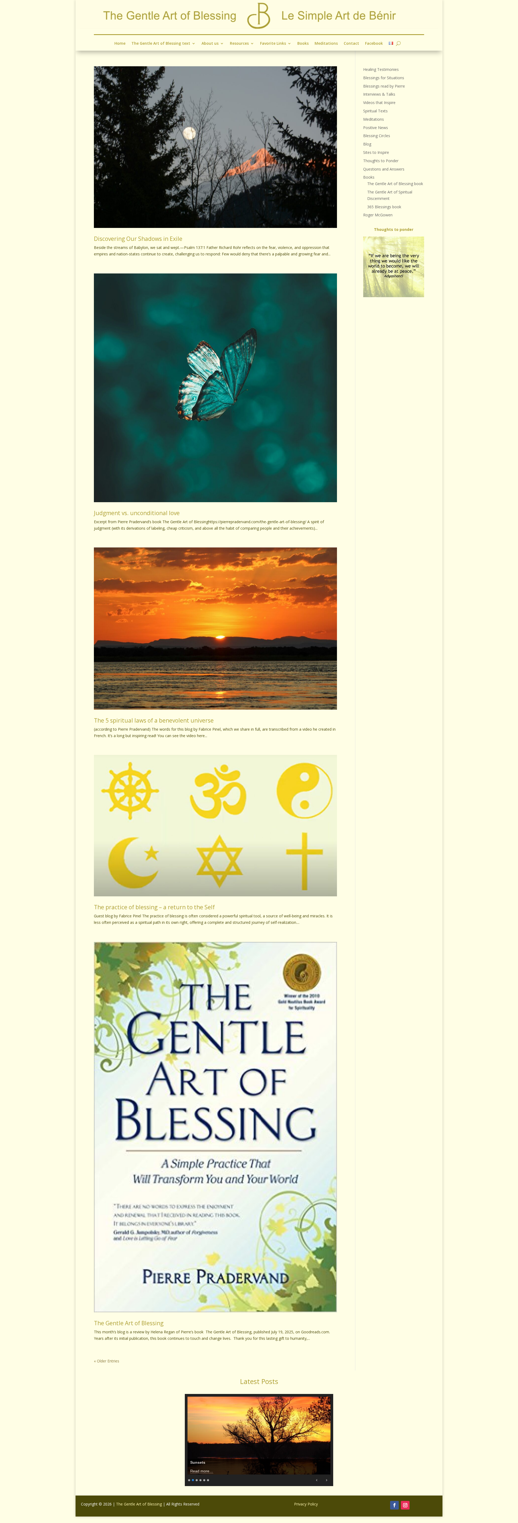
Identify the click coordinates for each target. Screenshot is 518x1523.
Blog (367, 144)
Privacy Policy (306, 1504)
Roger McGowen (378, 214)
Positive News (375, 127)
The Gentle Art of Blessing (128, 1323)
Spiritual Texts (375, 110)
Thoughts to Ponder (380, 160)
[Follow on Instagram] (405, 1505)
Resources (239, 43)
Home (119, 43)
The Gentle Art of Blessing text (160, 43)
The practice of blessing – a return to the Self (154, 907)
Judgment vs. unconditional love (137, 513)
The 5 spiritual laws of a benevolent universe (154, 720)
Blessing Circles (376, 135)
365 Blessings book (384, 206)
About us (210, 43)
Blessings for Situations (383, 77)
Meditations (326, 43)
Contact (351, 43)
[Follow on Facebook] (394, 1505)
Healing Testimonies (381, 69)
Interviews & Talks (379, 94)
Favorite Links (273, 43)
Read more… (201, 1471)
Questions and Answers (383, 169)
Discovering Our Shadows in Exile (138, 238)
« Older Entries (106, 1361)
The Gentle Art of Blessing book (395, 183)
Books (303, 43)
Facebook (374, 43)
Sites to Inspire (376, 152)
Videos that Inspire (379, 102)
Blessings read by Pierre (384, 86)
